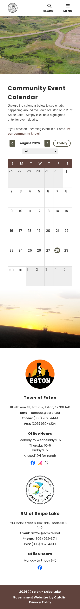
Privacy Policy (40, 602)
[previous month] (12, 143)
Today (62, 143)
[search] (49, 8)
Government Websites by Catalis (39, 597)
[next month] (47, 143)
